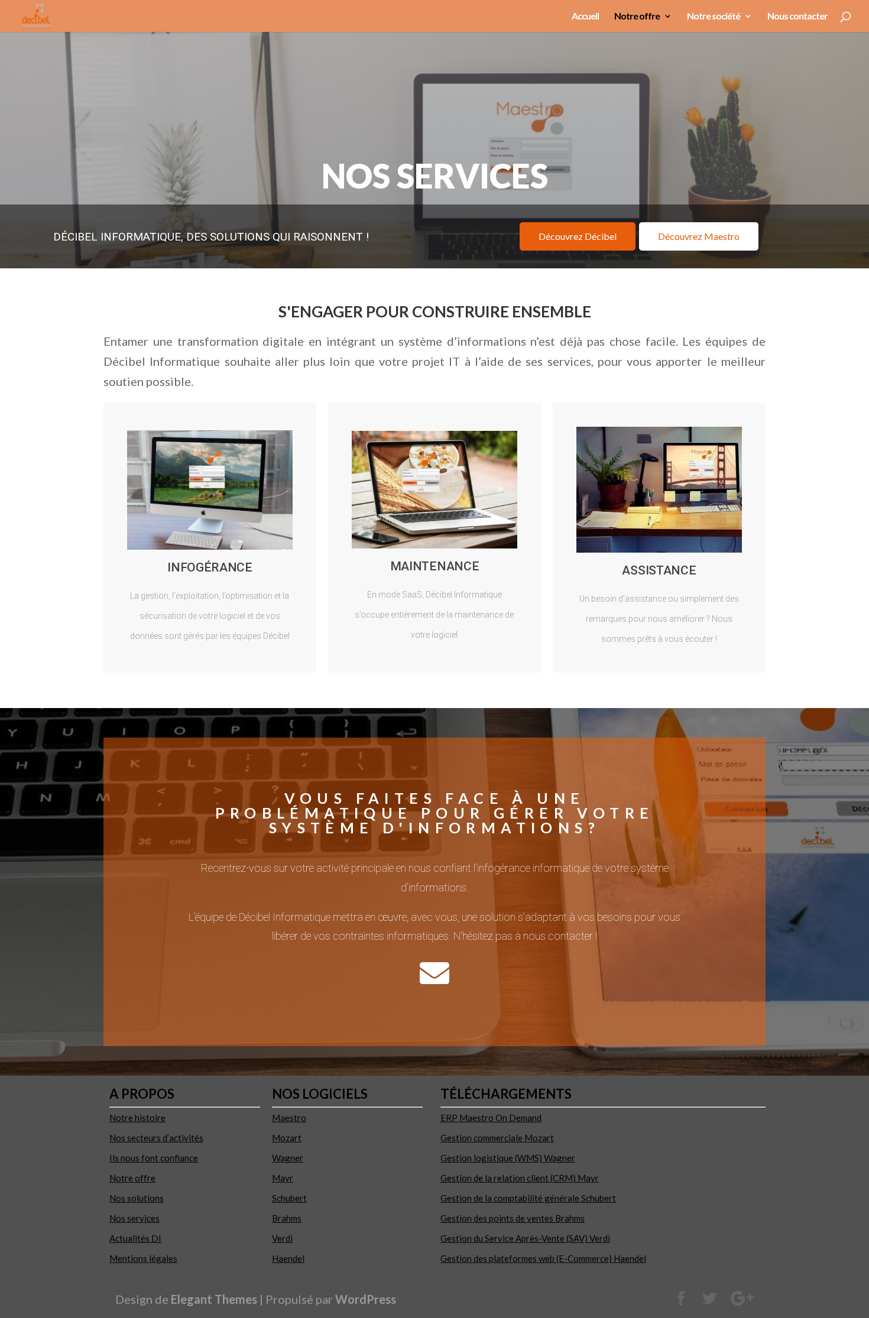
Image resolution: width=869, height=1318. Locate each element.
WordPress (365, 1299)
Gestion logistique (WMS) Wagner (507, 1158)
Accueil (585, 16)
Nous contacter (797, 16)
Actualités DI (135, 1238)
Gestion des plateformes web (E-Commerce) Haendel (543, 1258)
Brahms (286, 1218)
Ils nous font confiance (153, 1158)
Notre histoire (137, 1117)
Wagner (287, 1158)
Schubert (289, 1198)
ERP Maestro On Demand (490, 1117)
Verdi (282, 1238)
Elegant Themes (214, 1299)
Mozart (286, 1137)
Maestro (289, 1117)
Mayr (282, 1178)
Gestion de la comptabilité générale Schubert (528, 1198)
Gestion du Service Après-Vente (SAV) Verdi (525, 1238)
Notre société (713, 16)
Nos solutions (136, 1198)
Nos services (134, 1218)
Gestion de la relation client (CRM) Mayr (519, 1178)
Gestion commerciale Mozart (497, 1137)
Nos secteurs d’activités (156, 1137)
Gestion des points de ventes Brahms (512, 1218)
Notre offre (637, 16)
